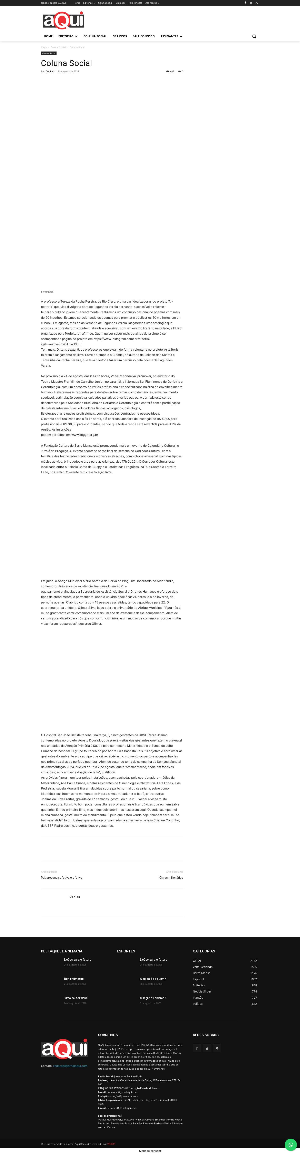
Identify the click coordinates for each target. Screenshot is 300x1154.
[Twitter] (256, 3)
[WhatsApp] (73, 80)
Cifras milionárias (171, 877)
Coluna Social (58, 47)
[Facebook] (245, 3)
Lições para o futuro (77, 959)
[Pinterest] (64, 80)
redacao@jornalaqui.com (70, 1066)
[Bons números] (51, 984)
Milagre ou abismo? (153, 998)
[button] (254, 36)
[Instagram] (251, 3)
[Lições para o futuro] (51, 965)
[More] (83, 80)
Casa (44, 47)
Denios (49, 71)
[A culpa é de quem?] (127, 984)
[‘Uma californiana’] (51, 1003)
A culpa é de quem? (153, 978)
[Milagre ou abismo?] (127, 1003)
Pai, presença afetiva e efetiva (61, 877)
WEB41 (111, 1144)
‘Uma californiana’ (76, 998)
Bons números (74, 978)
